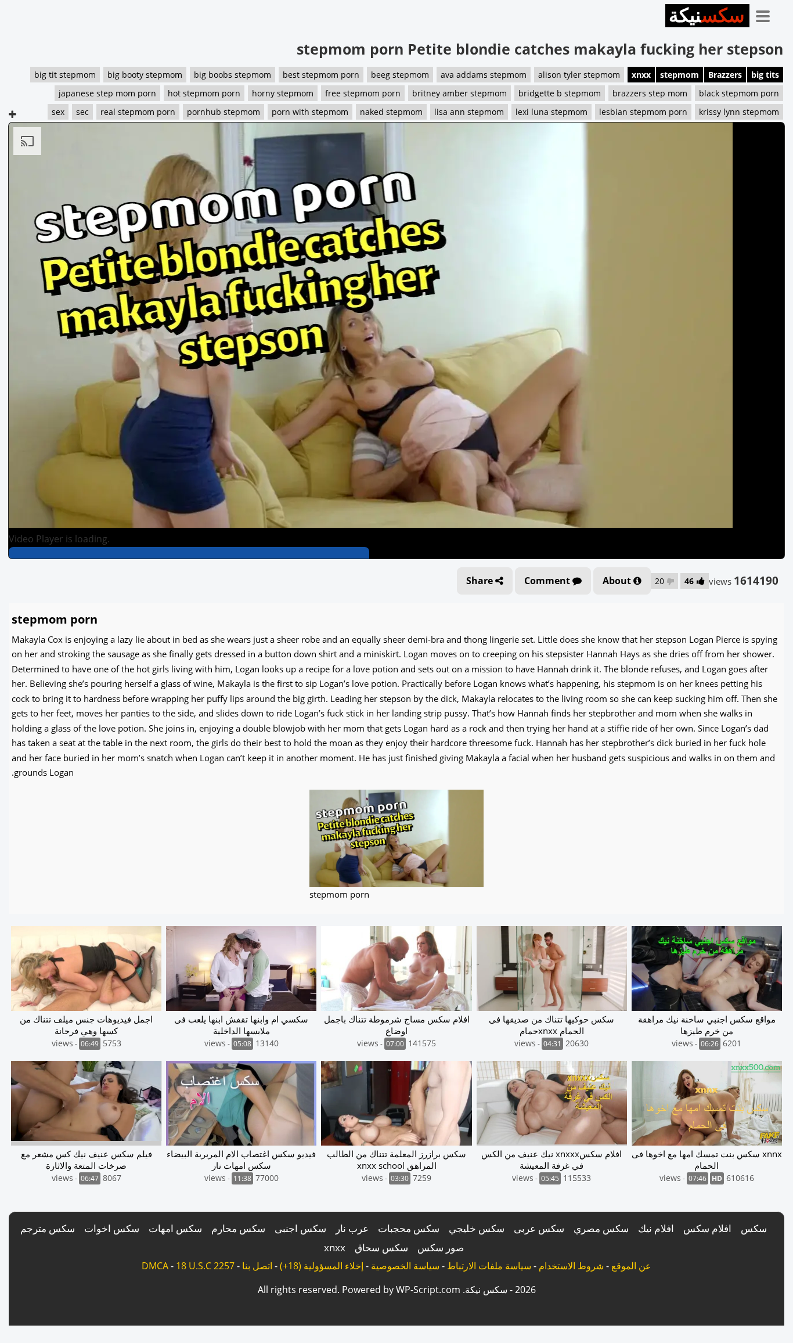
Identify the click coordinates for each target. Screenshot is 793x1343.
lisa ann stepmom (469, 111)
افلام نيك (656, 1228)
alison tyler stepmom (579, 74)
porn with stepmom (310, 111)
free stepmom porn (363, 93)
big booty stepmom (144, 74)
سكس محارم (238, 1228)
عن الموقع (631, 1265)
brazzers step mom (649, 93)
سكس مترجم (47, 1228)
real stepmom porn (137, 111)
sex (58, 111)
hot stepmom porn (204, 93)
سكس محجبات (408, 1228)
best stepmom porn (321, 74)
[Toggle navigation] (766, 14)
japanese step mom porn (107, 93)
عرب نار (352, 1228)
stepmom (679, 74)
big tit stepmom (65, 74)
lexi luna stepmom (551, 111)
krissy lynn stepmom (739, 111)
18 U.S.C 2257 (205, 1265)
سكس (754, 1228)
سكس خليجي (476, 1228)
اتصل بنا (257, 1265)
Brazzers (725, 74)
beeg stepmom (400, 74)
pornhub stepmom (223, 111)
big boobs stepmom (232, 74)
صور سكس (440, 1247)
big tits (765, 74)
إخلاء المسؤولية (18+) (321, 1265)
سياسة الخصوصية (405, 1265)
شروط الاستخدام (571, 1265)
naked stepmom (391, 111)
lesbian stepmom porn (643, 111)
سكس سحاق (381, 1247)
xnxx (641, 74)
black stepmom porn (739, 93)
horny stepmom (282, 93)
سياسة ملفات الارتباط (489, 1265)
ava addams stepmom (484, 74)
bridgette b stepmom (559, 93)
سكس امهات (175, 1228)
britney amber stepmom (459, 93)
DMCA (155, 1265)
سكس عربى (539, 1228)
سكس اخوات (111, 1228)
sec (82, 111)
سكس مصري (601, 1228)
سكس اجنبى (300, 1228)
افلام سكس (707, 1228)
